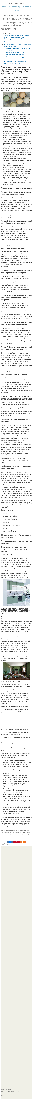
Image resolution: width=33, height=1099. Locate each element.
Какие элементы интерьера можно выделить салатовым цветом (15, 62)
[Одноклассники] (23, 842)
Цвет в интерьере (19, 830)
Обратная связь (4, 1095)
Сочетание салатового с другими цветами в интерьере (16, 58)
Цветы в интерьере (10, 830)
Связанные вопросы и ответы (13, 42)
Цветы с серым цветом (6, 832)
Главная (4, 7)
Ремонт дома (26, 7)
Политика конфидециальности (7, 1093)
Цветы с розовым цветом (10, 836)
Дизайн (16, 10)
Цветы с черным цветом (17, 832)
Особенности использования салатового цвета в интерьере (15, 54)
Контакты (3, 1091)
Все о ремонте (16, 3)
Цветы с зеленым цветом (16, 834)
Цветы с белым (26, 830)
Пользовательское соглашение (12, 1091)
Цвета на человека (21, 836)
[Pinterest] (16, 842)
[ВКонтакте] (10, 842)
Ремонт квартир (14, 7)
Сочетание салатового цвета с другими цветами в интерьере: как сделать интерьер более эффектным (16, 38)
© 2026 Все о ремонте (6, 1089)
